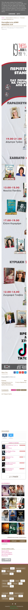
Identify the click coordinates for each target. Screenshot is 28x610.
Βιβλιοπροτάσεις (11, 571)
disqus (18, 390)
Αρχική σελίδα (5, 551)
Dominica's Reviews (14, 443)
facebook (23, 390)
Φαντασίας (5, 598)
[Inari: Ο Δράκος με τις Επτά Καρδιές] (13, 521)
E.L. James (8, 452)
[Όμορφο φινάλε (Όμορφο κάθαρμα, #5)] (20, 508)
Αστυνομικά (5, 580)
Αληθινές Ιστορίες (20, 568)
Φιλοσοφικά (5, 586)
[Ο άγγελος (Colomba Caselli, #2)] (5, 533)
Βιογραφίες (5, 573)
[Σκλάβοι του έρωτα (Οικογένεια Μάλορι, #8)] (20, 495)
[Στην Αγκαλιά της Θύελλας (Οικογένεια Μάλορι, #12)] (5, 521)
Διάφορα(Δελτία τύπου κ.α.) (12, 17)
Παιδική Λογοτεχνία (12, 596)
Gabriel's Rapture (9, 468)
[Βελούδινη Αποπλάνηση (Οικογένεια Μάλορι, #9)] (5, 508)
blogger (13, 390)
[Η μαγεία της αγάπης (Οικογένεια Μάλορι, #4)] (5, 495)
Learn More (12, 13)
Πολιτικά (15, 583)
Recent (6, 541)
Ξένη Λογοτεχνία (19, 593)
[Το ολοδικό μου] (20, 534)
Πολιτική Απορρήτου (7, 552)
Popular (14, 541)
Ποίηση (4, 583)
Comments (22, 541)
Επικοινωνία (5, 555)
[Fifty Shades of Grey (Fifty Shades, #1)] (3, 454)
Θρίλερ (17, 580)
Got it (18, 13)
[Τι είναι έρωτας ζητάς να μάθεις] (3, 448)
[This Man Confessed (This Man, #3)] (3, 466)
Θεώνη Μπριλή (9, 448)
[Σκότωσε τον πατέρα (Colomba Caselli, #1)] (20, 521)
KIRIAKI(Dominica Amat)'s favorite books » (16, 537)
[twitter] (12, 604)
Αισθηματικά (6, 568)
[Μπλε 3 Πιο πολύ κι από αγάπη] (13, 533)
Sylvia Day (8, 458)
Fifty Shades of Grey (10, 451)
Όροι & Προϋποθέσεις (7, 554)
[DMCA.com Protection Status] (6, 561)
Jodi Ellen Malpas (9, 464)
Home (3, 17)
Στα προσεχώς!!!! (6, 483)
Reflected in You (9, 457)
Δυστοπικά (5, 593)
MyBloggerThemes (14, 608)
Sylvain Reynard (9, 470)
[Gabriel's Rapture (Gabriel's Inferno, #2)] (3, 472)
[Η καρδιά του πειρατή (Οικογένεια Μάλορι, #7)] (13, 495)
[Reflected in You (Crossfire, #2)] (3, 460)
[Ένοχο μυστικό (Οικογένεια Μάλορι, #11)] (13, 508)
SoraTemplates (13, 606)
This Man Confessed (10, 463)
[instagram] (15, 604)
